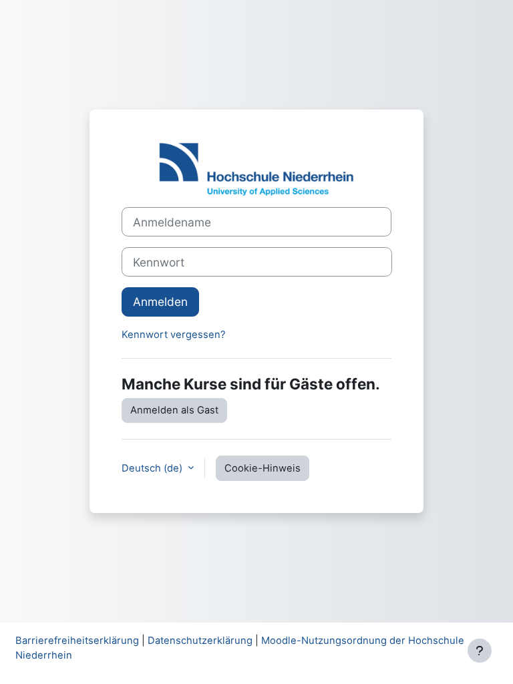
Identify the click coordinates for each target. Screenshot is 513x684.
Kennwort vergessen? (174, 335)
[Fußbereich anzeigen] (480, 651)
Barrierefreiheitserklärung (77, 641)
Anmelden (160, 302)
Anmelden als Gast (174, 410)
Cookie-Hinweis (262, 468)
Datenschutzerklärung (200, 641)
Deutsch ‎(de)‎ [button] (153, 468)
